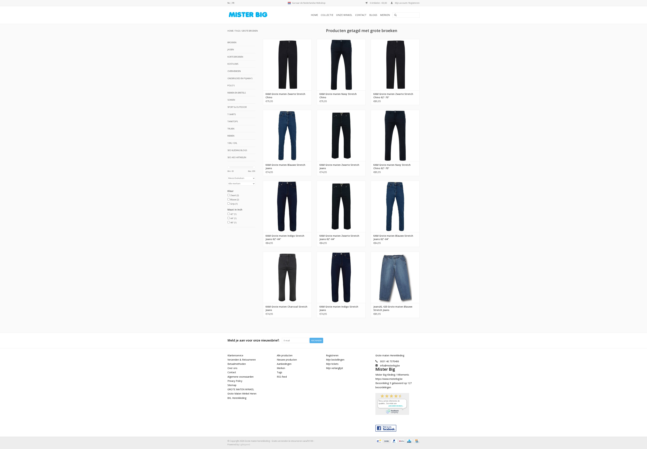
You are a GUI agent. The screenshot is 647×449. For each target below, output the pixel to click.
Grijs (234, 203)
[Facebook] (397, 427)
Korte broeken (235, 56)
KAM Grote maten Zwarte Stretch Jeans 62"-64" (339, 237)
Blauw (234, 199)
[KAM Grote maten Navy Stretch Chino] (341, 64)
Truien (230, 128)
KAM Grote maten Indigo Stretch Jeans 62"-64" (285, 237)
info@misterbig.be (390, 365)
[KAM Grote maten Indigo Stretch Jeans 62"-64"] (287, 206)
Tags (237, 30)
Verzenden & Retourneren (241, 359)
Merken (385, 15)
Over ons (232, 368)
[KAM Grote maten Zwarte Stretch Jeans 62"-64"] (341, 206)
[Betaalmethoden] (378, 440)
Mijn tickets (332, 363)
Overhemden (234, 71)
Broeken (231, 42)
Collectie (327, 15)
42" (233, 214)
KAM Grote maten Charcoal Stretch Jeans (286, 308)
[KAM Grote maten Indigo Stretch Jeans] (341, 277)
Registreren (332, 355)
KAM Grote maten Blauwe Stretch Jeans (285, 166)
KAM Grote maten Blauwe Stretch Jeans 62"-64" (393, 237)
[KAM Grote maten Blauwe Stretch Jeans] (287, 135)
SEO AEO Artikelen (236, 157)
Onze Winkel (344, 15)
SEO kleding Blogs (237, 150)
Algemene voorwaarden (240, 376)
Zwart (234, 195)
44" (233, 218)
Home (314, 15)
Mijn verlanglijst (334, 368)
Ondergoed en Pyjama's (239, 78)
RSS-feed (282, 376)
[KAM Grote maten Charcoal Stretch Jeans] (287, 277)
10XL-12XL (232, 143)
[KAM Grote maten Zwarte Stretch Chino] (287, 64)
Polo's (231, 85)
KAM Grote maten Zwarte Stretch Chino (285, 95)
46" (233, 222)
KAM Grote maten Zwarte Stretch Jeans (339, 166)
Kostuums (232, 63)
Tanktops (232, 121)
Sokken (231, 99)
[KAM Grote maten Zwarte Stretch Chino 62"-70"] (395, 64)
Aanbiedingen (284, 363)
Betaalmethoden (236, 363)
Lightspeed (244, 444)
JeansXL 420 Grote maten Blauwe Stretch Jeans (392, 308)
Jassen (230, 49)
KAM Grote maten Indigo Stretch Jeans (338, 308)
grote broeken (250, 30)
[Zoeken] (395, 15)
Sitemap (231, 385)
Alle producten (284, 355)
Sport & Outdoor (237, 107)
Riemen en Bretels (236, 92)
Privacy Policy (234, 380)
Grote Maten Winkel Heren (241, 393)
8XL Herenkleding (236, 398)
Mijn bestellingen (335, 359)
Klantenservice (235, 355)
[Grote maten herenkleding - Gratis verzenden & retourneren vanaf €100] (253, 15)
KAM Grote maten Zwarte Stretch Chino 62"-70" (393, 95)
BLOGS (373, 15)
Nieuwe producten (287, 359)
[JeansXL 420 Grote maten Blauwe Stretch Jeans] (395, 277)
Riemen (230, 135)
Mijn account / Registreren (407, 3)
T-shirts (231, 114)
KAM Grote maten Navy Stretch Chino (338, 95)
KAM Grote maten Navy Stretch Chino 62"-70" (392, 166)
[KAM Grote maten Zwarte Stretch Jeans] (341, 135)
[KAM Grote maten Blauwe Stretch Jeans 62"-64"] (395, 206)
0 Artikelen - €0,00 (378, 3)
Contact (360, 15)
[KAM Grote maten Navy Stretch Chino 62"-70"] (395, 135)
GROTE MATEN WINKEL (240, 389)
